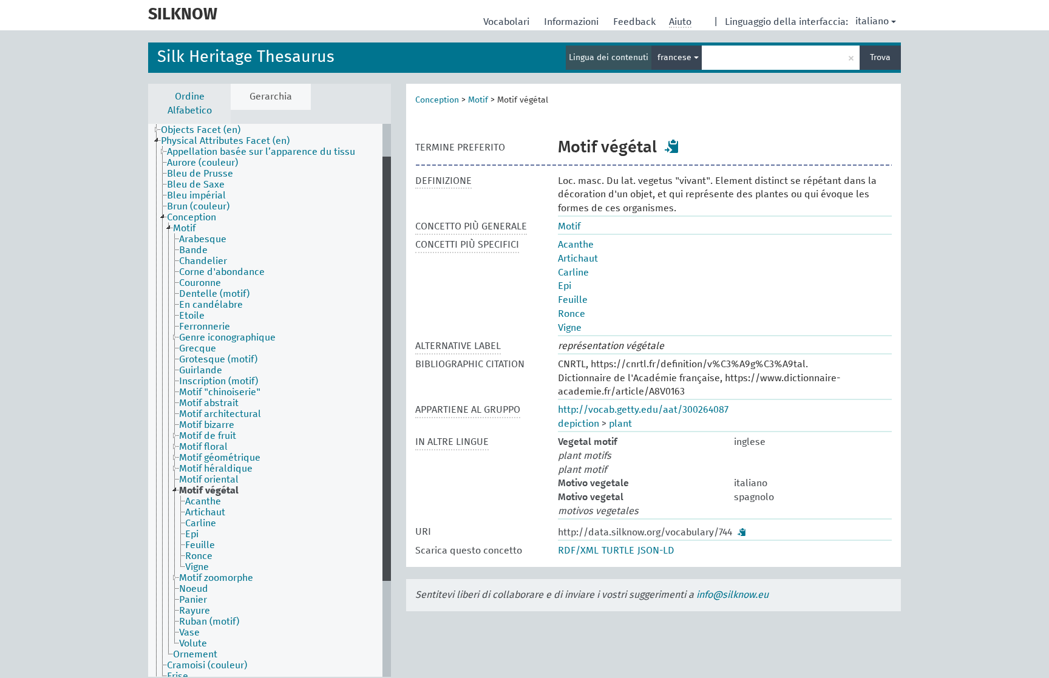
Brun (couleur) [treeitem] (198, 206)
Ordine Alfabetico (190, 103)
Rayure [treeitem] (194, 610)
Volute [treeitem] (193, 643)
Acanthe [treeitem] (203, 501)
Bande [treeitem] (193, 250)
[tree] (269, 400)
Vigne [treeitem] (197, 567)
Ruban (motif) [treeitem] (209, 621)
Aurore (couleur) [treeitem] (202, 163)
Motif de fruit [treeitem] (207, 436)
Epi (564, 286)
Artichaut (578, 258)
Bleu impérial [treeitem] (196, 195)
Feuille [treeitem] (200, 545)
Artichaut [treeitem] (205, 512)
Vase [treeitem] (189, 632)
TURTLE (618, 550)
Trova (880, 57)
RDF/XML (578, 550)
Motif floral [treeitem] (203, 447)
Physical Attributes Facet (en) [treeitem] (225, 141)
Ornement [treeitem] (195, 654)
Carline (573, 272)
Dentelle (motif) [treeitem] (214, 294)
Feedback (635, 22)
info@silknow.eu (732, 595)
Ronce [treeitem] (198, 556)
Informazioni (572, 22)
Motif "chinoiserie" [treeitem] (219, 392)
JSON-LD (655, 550)
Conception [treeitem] (191, 217)
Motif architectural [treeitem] (220, 414)
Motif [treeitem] (184, 228)
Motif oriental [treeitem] (209, 479)
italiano (872, 21)
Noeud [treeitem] (193, 589)
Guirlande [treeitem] (200, 370)
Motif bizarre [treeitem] (206, 425)
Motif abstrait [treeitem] (209, 403)
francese (675, 57)
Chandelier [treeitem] (203, 261)
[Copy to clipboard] (672, 146)
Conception (437, 100)
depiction (578, 424)
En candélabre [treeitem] (211, 305)
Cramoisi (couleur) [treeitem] (207, 665)
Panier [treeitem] (193, 600)
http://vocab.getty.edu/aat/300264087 (643, 410)
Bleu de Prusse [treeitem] (200, 173)
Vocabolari (507, 22)
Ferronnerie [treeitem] (204, 326)
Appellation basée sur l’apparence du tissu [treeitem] (261, 152)
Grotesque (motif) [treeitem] (218, 359)
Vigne (570, 328)
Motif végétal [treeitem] (209, 490)
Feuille (573, 300)
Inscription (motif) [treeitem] (218, 381)
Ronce (571, 314)
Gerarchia (271, 96)
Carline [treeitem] (200, 523)
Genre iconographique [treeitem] (227, 337)
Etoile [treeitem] (192, 315)
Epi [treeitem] (192, 534)
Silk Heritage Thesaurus (245, 57)
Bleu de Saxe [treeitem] (196, 184)
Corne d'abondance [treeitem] (222, 272)
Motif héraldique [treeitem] (216, 468)
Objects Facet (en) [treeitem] (200, 130)
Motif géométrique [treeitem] (219, 458)
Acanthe (576, 244)
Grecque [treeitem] (197, 348)
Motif (478, 100)
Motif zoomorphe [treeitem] (216, 578)
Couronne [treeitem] (200, 283)
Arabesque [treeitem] (202, 239)
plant (620, 424)
